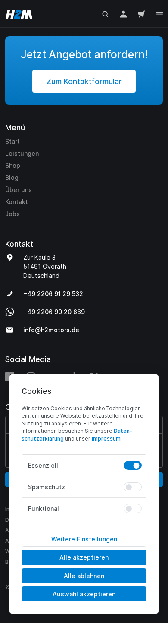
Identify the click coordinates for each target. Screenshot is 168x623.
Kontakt (16, 201)
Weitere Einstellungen (84, 539)
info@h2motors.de (51, 330)
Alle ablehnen (84, 575)
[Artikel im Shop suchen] (105, 14)
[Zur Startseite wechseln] (17, 13)
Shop (12, 165)
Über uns (18, 189)
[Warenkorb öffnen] (141, 14)
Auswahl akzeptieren (84, 594)
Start (12, 141)
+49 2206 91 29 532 (53, 293)
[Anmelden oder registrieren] (123, 14)
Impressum (106, 438)
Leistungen (22, 153)
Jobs (12, 213)
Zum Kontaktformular (84, 81)
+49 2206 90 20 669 (54, 311)
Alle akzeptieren (84, 557)
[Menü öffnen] (159, 13)
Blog (12, 177)
